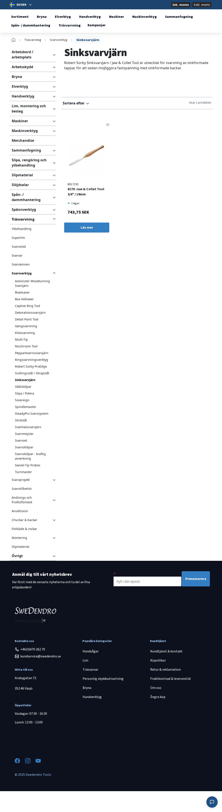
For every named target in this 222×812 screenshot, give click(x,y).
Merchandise (23, 140)
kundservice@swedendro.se (40, 656)
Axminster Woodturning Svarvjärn (32, 283)
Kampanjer (97, 25)
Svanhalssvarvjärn (28, 427)
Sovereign (22, 400)
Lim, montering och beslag (29, 109)
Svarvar (17, 255)
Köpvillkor (158, 660)
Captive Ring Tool (27, 306)
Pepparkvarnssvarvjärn (31, 353)
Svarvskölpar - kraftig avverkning (30, 456)
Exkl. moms (202, 5)
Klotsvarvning (25, 333)
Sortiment (20, 16)
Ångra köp (157, 697)
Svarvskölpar (24, 447)
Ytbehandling (21, 229)
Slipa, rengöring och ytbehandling (29, 163)
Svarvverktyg (58, 40)
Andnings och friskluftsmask (22, 499)
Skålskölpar (23, 387)
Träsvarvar (90, 669)
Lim (85, 660)
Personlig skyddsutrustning (103, 678)
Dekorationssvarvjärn (30, 312)
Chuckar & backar (24, 520)
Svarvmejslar (24, 434)
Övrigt (17, 555)
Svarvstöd (19, 246)
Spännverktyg (24, 209)
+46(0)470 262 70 (32, 649)
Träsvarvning (70, 25)
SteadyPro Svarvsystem (31, 413)
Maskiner (116, 16)
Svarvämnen (21, 264)
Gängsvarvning (26, 326)
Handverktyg (90, 16)
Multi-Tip (21, 339)
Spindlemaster (25, 407)
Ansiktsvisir (20, 511)
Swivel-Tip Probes (27, 465)
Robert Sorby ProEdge (31, 366)
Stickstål (21, 420)
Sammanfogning (179, 16)
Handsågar (91, 651)
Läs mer (87, 227)
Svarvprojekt (21, 480)
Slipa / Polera (24, 393)
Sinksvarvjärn (25, 380)
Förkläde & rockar (24, 529)
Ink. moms (181, 5)
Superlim (18, 238)
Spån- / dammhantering (30, 25)
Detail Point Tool (26, 319)
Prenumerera (195, 578)
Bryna (42, 16)
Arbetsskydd (22, 66)
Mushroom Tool (26, 346)
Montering (19, 538)
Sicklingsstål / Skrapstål (32, 373)
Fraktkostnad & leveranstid (170, 678)
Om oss (155, 687)
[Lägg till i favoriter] (107, 124)
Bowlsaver (22, 292)
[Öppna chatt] (212, 802)
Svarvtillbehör (22, 489)
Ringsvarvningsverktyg (31, 360)
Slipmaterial (22, 175)
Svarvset (21, 440)
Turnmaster (23, 472)
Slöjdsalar (20, 184)
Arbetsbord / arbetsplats (22, 54)
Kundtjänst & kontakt (166, 651)
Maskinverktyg (144, 16)
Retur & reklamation (165, 669)
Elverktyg (63, 16)
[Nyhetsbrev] (115, 573)
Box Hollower (24, 299)
